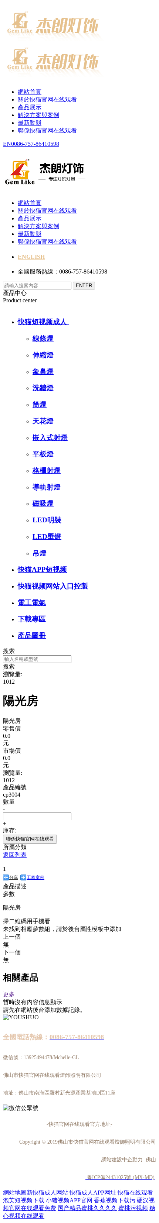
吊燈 (40, 553)
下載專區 (32, 619)
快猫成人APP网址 (93, 1192)
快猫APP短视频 (42, 569)
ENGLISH (31, 257)
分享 (13, 877)
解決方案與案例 (38, 115)
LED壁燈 (47, 536)
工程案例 (35, 877)
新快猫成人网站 (47, 1192)
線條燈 (43, 338)
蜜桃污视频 (133, 1208)
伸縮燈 (43, 355)
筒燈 (40, 404)
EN (7, 144)
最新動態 (29, 123)
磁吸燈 (43, 503)
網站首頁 (29, 92)
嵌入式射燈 (50, 438)
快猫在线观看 (135, 1192)
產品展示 (29, 107)
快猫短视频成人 (43, 322)
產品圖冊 (32, 635)
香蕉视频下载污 (114, 1200)
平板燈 (43, 454)
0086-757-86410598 (35, 144)
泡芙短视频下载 (23, 1200)
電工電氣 (32, 603)
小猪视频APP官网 (69, 1200)
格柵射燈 (47, 470)
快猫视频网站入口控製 (53, 586)
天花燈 (43, 421)
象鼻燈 (43, 371)
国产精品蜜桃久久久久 (87, 1208)
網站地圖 (15, 1192)
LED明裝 (47, 520)
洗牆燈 (43, 388)
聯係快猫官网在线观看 (47, 130)
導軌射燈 (47, 487)
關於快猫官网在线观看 (47, 99)
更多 (9, 994)
